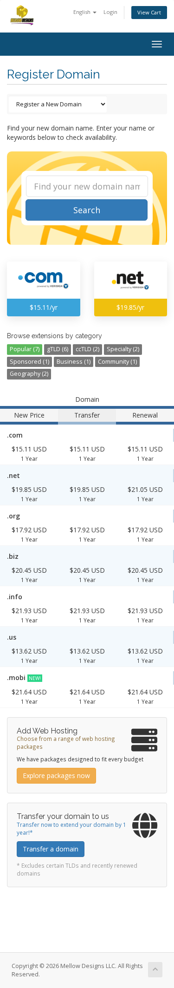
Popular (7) (24, 349)
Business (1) (73, 362)
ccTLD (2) (87, 349)
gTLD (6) (57, 349)
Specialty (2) (123, 349)
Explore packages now (56, 775)
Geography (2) (29, 374)
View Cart (149, 12)
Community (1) (117, 362)
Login (110, 11)
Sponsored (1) (29, 362)
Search (86, 210)
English (82, 11)
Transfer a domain (50, 848)
